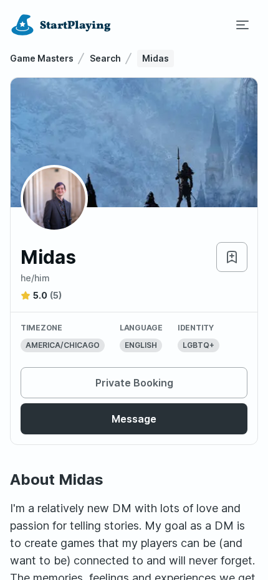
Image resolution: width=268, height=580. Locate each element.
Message (134, 419)
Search (105, 58)
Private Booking (134, 383)
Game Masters (42, 58)
